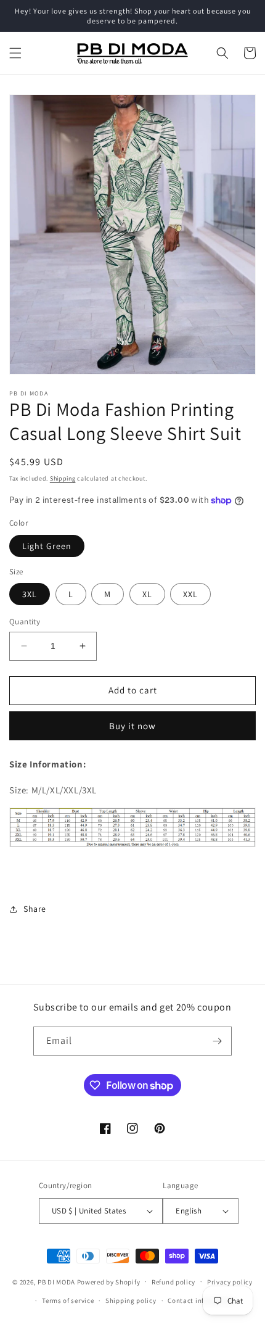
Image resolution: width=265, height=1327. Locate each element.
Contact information (201, 1300)
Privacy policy (230, 1282)
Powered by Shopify (109, 1281)
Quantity (24, 621)
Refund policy (173, 1282)
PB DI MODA (56, 1281)
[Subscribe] (217, 1041)
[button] (15, 53)
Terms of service (68, 1300)
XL (147, 594)
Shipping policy (131, 1300)
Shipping (63, 478)
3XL (29, 594)
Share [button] (34, 908)
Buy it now (132, 726)
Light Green (46, 546)
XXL (190, 594)
